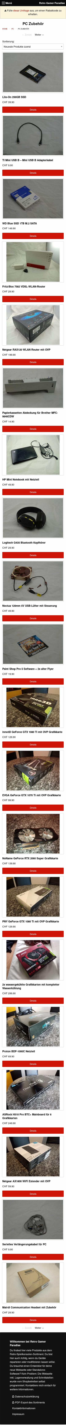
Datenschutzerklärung (26, 1396)
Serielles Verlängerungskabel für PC (24, 1244)
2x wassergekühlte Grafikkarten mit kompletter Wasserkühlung (30, 986)
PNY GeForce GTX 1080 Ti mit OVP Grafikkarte (30, 921)
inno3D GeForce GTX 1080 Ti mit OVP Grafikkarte (32, 732)
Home (4, 28)
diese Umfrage (21, 10)
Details (33, 109)
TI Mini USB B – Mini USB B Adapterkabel (27, 160)
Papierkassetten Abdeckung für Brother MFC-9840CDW (30, 414)
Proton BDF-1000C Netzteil (18, 1051)
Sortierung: (8, 41)
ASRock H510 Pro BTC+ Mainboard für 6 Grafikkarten (26, 1116)
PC (13, 28)
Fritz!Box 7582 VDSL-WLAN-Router (23, 286)
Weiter (38, 34)
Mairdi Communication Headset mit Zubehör (29, 1307)
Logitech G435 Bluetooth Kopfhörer (24, 542)
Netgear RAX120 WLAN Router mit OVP (26, 349)
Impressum (18, 1414)
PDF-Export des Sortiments (29, 1402)
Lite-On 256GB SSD (14, 97)
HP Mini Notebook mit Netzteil (20, 479)
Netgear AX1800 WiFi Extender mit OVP (26, 1181)
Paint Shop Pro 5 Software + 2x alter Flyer (28, 669)
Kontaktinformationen (23, 1408)
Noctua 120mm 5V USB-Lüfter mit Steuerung (29, 605)
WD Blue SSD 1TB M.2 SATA (19, 223)
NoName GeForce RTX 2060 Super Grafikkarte (30, 858)
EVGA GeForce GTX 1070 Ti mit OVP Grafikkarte (31, 795)
